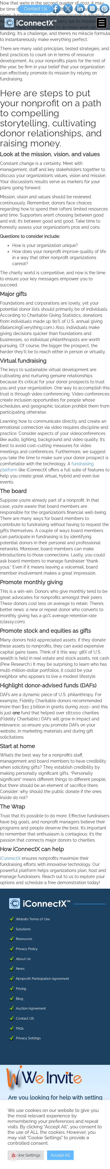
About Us (23, 959)
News (20, 969)
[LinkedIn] (80, 8)
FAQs (20, 1029)
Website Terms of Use (33, 919)
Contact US (25, 1018)
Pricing (21, 989)
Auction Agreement (31, 1008)
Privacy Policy (27, 949)
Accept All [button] (60, 1155)
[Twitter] (67, 8)
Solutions (23, 929)
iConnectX (10, 858)
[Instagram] (92, 8)
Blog (19, 999)
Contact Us (35, 9)
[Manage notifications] (13, 1155)
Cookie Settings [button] (25, 1155)
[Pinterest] (104, 8)
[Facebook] (55, 8)
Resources (24, 939)
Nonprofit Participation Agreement (42, 979)
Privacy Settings (28, 1038)
